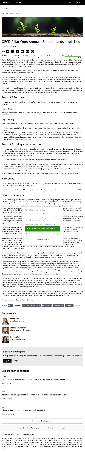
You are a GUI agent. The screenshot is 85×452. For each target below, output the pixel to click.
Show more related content (41, 421)
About (22, 428)
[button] (79, 2)
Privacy (63, 428)
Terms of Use (14, 434)
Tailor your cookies (42, 239)
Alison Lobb (14, 319)
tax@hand (17, 2)
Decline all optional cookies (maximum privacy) (42, 234)
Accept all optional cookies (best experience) (42, 228)
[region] (42, 226)
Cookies (50, 428)
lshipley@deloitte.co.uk (18, 339)
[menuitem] (70, 2)
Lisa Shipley (15, 337)
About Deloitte (71, 446)
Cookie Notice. (50, 224)
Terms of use (35, 428)
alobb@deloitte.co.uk (17, 321)
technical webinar (22, 183)
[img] (6, 2)
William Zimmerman (18, 328)
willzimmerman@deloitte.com (20, 330)
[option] (10, 306)
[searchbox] (42, 14)
